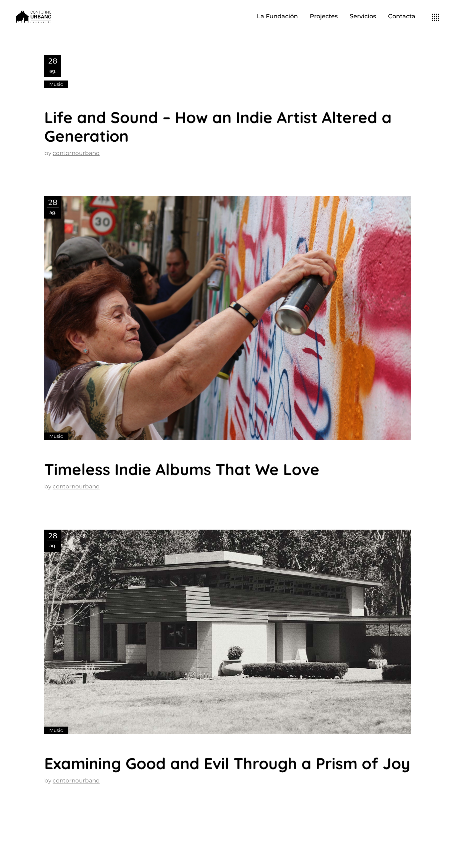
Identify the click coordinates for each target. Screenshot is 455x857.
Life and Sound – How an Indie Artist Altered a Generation (218, 126)
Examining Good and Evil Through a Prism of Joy (227, 763)
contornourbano (76, 153)
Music (56, 84)
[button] (227, 318)
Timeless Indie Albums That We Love (181, 469)
